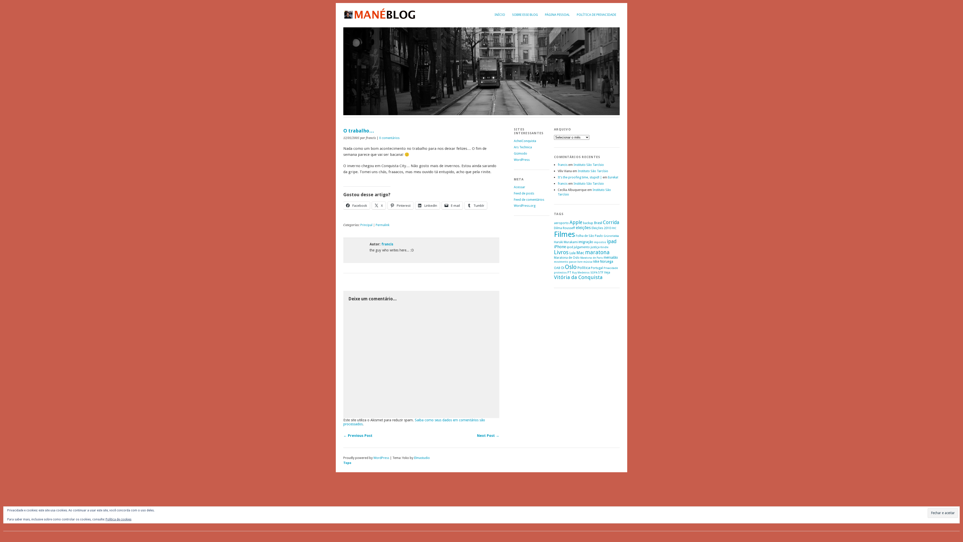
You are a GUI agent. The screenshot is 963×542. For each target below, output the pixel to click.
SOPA (593, 272)
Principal (366, 225)
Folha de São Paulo (589, 236)
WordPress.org (524, 206)
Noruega (606, 261)
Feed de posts (524, 193)
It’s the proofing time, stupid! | (580, 177)
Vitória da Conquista (578, 277)
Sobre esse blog (525, 15)
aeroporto (561, 223)
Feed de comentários (529, 199)
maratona (597, 252)
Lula (572, 253)
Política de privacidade (596, 15)
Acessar (519, 187)
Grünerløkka (611, 236)
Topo (347, 463)
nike (596, 261)
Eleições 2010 (601, 228)
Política (583, 267)
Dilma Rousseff (564, 228)
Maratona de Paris (591, 257)
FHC (614, 228)
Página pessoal (557, 15)
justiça (595, 247)
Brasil (598, 223)
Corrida (611, 222)
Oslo (571, 266)
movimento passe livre (568, 261)
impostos (600, 242)
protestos (560, 272)
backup (588, 223)
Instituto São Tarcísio (589, 165)
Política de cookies (118, 519)
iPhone (560, 246)
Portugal (597, 268)
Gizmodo (520, 153)
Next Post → (488, 436)
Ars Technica (523, 147)
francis (387, 244)
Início (500, 15)
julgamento (582, 247)
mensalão (611, 257)
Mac (580, 252)
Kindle (604, 247)
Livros (561, 252)
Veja (607, 272)
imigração (586, 242)
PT (569, 272)
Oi (562, 268)
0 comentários (389, 138)
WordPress (522, 160)
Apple (576, 222)
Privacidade (611, 268)
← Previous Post (357, 436)
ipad (611, 241)
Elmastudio (422, 458)
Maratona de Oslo (567, 257)
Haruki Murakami (566, 242)
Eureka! (613, 177)
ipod (570, 247)
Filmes (564, 234)
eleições (583, 227)
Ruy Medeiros (581, 272)
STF (600, 272)
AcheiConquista (525, 141)
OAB (557, 268)
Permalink (382, 225)
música (587, 261)
